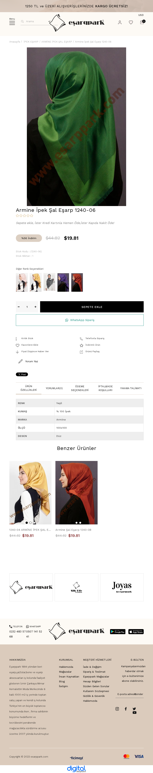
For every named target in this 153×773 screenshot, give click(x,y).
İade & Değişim (92, 666)
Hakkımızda (66, 666)
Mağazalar (65, 671)
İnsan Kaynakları (69, 676)
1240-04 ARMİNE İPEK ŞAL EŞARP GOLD (30, 530)
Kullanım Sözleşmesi (96, 691)
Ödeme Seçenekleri (80, 388)
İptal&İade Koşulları (105, 388)
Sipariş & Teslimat (94, 671)
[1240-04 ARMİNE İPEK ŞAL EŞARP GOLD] (36, 282)
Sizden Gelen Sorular (96, 686)
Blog (62, 681)
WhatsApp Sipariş (82, 320)
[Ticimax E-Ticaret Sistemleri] (76, 758)
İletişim (63, 686)
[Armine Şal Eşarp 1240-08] (78, 282)
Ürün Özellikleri (29, 388)
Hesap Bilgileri (92, 681)
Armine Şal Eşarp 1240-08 (73, 530)
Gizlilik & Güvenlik (94, 695)
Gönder (138, 694)
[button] (27, 523)
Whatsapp (33, 626)
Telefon (15, 626)
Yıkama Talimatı (130, 388)
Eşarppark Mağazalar (96, 676)
